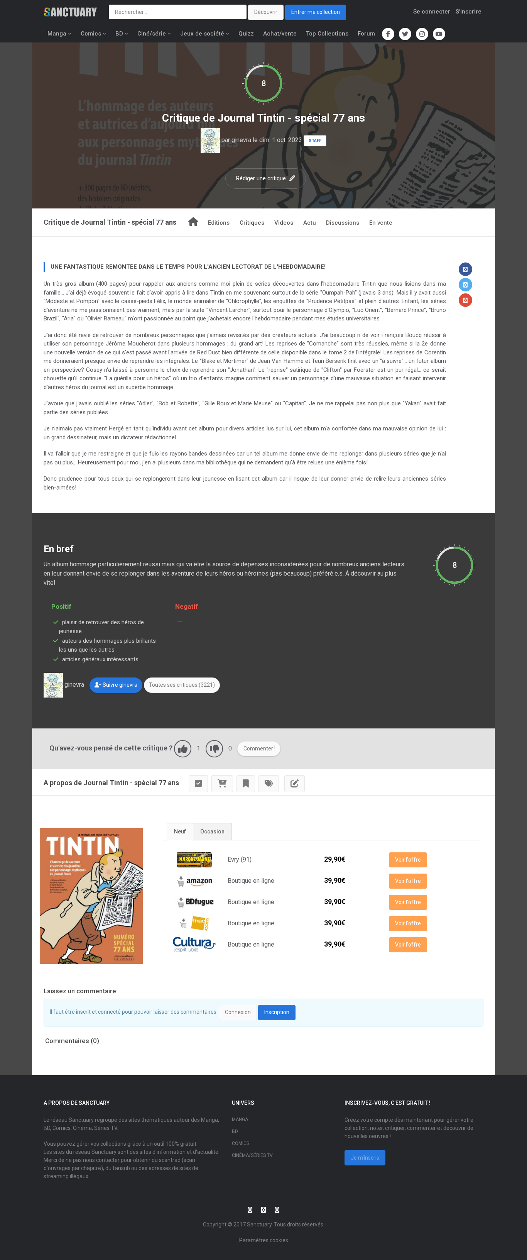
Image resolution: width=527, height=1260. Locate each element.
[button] (465, 269)
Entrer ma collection (315, 12)
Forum (366, 33)
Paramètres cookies (263, 1240)
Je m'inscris (365, 1158)
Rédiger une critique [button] (261, 178)
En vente (380, 222)
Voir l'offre (408, 860)
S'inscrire (468, 11)
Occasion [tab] (212, 831)
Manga (56, 33)
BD (119, 33)
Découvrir (265, 12)
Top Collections (327, 33)
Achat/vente (280, 33)
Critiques (252, 222)
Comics (91, 33)
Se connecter (431, 11)
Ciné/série (151, 33)
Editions (219, 222)
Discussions (342, 222)
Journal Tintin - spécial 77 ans (291, 118)
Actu (309, 222)
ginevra (241, 140)
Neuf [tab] (180, 831)
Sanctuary (259, 1224)
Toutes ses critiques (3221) (182, 685)
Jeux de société (202, 33)
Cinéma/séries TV (252, 1155)
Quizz (246, 33)
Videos (283, 222)
